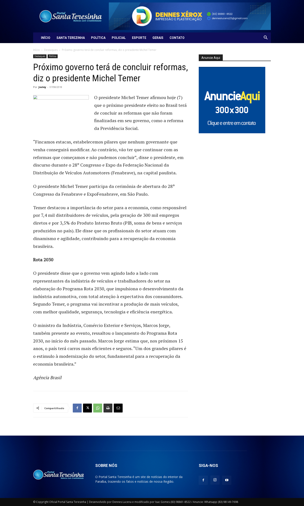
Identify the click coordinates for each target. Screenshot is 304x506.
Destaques (51, 50)
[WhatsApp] (97, 408)
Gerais (157, 38)
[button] (265, 38)
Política (98, 38)
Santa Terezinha (71, 38)
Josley (42, 87)
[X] (87, 408)
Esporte (139, 38)
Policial (119, 38)
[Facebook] (77, 408)
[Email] (118, 408)
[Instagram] (215, 480)
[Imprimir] (107, 408)
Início (45, 38)
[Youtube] (226, 480)
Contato (177, 38)
